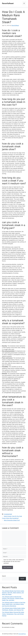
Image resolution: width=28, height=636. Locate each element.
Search (4, 576)
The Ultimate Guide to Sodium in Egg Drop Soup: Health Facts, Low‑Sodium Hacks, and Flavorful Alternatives (13, 604)
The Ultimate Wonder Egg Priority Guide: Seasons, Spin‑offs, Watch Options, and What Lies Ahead (13, 592)
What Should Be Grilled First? (12, 520)
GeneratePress (22, 633)
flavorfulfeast (8, 3)
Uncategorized (8, 514)
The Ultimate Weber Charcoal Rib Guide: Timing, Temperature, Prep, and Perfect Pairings (13, 614)
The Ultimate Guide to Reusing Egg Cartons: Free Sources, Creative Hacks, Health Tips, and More (13, 598)
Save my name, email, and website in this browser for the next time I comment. (14, 561)
